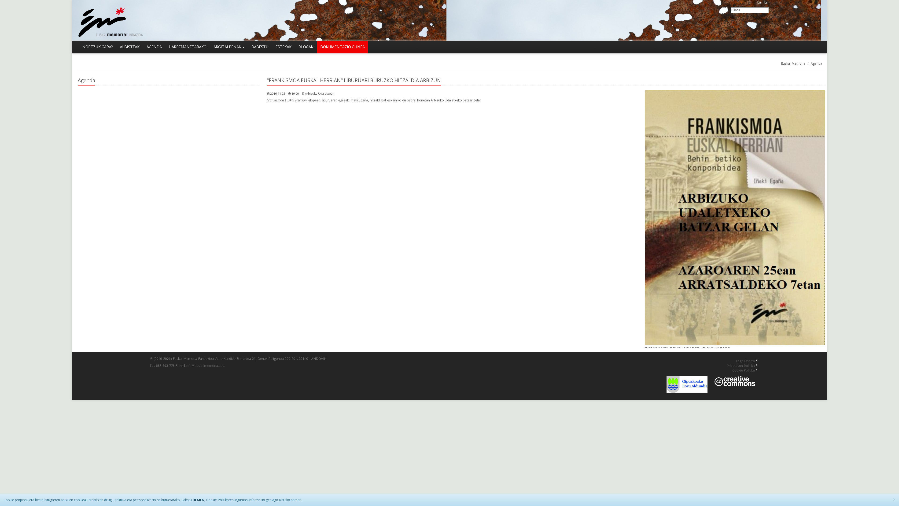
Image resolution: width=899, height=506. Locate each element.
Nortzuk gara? (97, 46)
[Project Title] (735, 217)
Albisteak (130, 46)
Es (766, 2)
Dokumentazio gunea (342, 46)
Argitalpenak (228, 46)
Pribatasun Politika (741, 365)
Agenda (154, 46)
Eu (759, 2)
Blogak (305, 46)
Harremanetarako (187, 46)
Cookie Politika (744, 370)
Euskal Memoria (793, 63)
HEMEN (198, 500)
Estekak (283, 46)
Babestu (260, 46)
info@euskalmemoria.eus (205, 365)
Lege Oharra (746, 361)
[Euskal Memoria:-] (111, 20)
